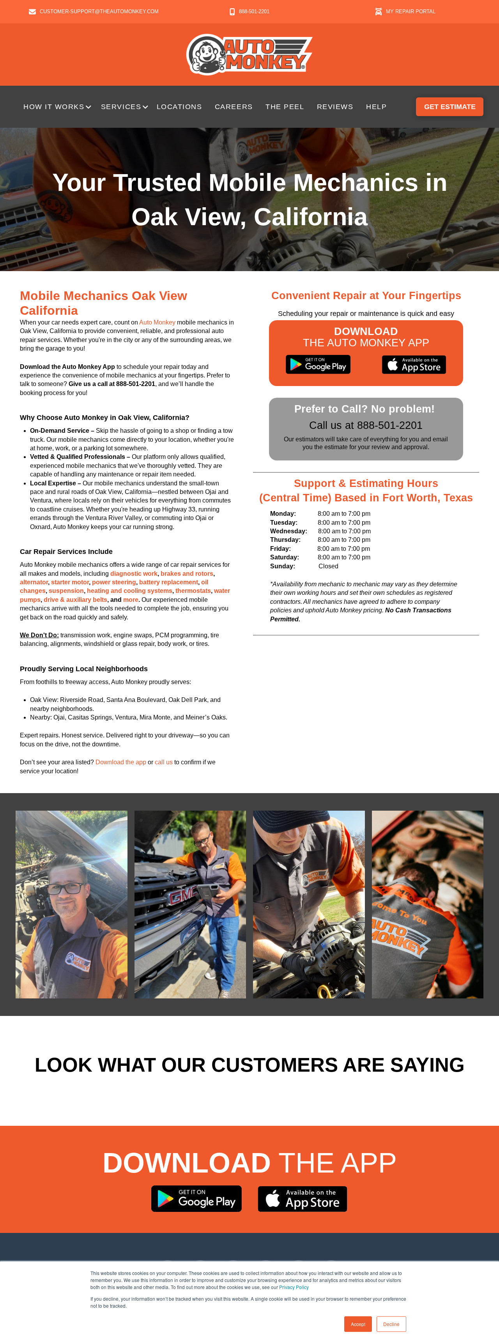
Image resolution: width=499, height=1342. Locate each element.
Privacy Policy (294, 1287)
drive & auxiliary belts (75, 599)
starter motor (70, 582)
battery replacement (168, 582)
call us (164, 762)
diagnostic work (133, 573)
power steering (114, 582)
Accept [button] (358, 1324)
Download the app (121, 762)
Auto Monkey (157, 322)
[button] (58, 106)
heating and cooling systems (129, 590)
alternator (34, 582)
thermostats (193, 590)
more (130, 599)
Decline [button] (391, 1324)
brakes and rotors (187, 573)
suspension (66, 590)
